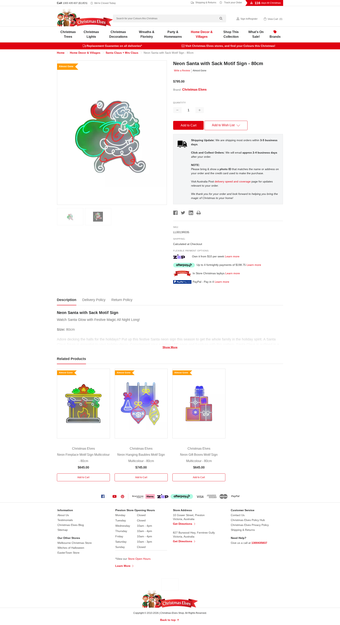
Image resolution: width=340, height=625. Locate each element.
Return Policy (121, 300)
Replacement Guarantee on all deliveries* (114, 45)
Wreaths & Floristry (146, 34)
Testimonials (65, 520)
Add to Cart (83, 477)
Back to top (168, 619)
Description (66, 300)
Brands (275, 36)
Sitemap (62, 529)
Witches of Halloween (70, 547)
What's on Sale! (256, 34)
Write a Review (182, 70)
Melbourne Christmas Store (74, 542)
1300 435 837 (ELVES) (75, 3)
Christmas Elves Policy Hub (248, 520)
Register (253, 18)
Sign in (244, 18)
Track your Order (233, 2)
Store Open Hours (139, 558)
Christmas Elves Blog (70, 525)
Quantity (179, 102)
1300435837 (259, 542)
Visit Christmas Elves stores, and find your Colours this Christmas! (230, 45)
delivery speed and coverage (233, 181)
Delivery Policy (93, 300)
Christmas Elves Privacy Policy (250, 525)
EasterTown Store (68, 552)
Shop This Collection (231, 34)
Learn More (123, 565)
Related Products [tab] (71, 359)
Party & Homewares (173, 34)
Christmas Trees (68, 34)
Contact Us (238, 515)
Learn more (232, 256)
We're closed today (105, 3)
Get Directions (183, 523)
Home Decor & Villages (202, 34)
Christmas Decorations (118, 34)
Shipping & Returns (205, 2)
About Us (63, 515)
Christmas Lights (91, 34)
